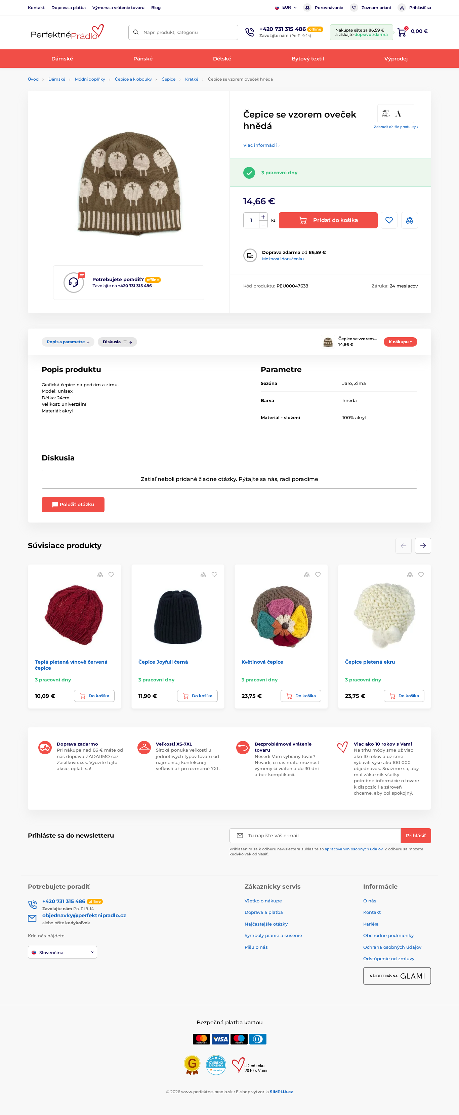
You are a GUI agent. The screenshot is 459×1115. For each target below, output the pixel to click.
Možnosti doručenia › (283, 258)
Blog (156, 7)
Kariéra (371, 924)
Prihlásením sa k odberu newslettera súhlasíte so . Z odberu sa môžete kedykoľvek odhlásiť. (326, 851)
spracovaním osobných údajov (354, 849)
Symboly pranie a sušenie (273, 935)
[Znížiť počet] (263, 224)
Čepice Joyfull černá (163, 662)
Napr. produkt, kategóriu (170, 32)
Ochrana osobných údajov (392, 947)
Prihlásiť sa (420, 7)
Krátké (191, 79)
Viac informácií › (261, 145)
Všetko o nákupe (263, 900)
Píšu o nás (256, 947)
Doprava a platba (68, 7)
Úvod (33, 79)
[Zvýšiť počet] (263, 217)
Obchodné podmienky (388, 935)
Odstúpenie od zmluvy (388, 958)
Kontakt (36, 7)
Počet (251, 220)
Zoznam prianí (376, 7)
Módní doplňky (90, 79)
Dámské (56, 79)
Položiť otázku (76, 504)
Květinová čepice (262, 662)
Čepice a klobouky (133, 79)
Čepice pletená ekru (370, 662)
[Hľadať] (135, 32)
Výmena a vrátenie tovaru (118, 7)
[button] (423, 546)
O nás (369, 900)
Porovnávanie (329, 7)
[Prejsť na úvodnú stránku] (66, 32)
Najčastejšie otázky (266, 924)
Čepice (168, 79)
